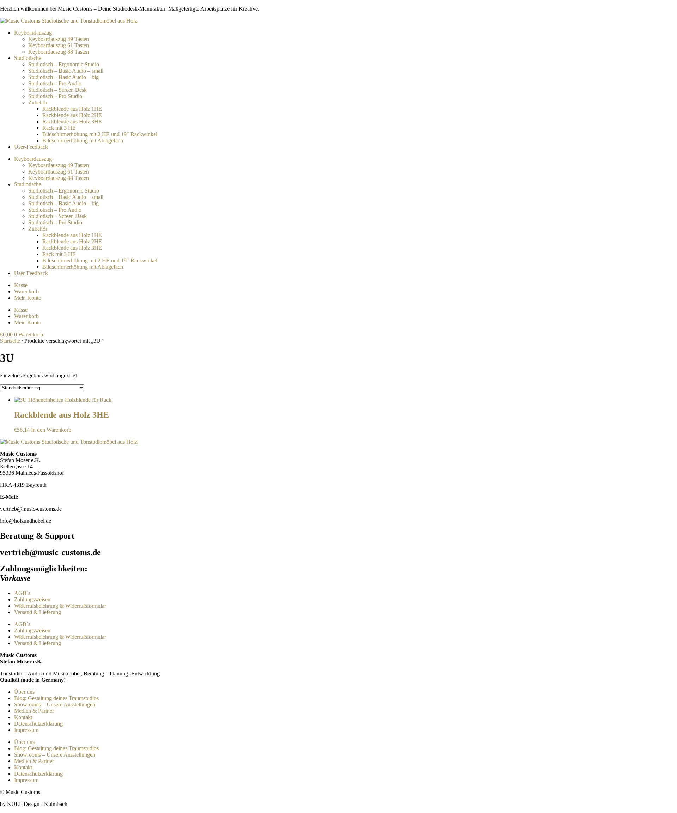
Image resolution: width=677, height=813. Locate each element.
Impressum (26, 730)
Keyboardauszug (33, 33)
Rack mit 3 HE (59, 128)
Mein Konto (27, 298)
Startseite (10, 341)
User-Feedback (31, 147)
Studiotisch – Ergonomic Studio (63, 64)
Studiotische (27, 58)
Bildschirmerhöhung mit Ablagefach (82, 141)
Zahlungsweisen (32, 599)
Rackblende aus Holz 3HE (72, 122)
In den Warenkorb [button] (51, 430)
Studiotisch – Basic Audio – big (63, 77)
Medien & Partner (34, 711)
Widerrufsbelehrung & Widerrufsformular (60, 606)
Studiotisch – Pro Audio (54, 83)
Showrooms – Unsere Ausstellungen (54, 705)
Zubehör (37, 102)
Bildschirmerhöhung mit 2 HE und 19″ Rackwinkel (99, 134)
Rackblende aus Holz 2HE (72, 115)
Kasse (21, 285)
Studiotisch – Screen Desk (57, 90)
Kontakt (23, 717)
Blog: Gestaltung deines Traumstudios (56, 698)
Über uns (24, 692)
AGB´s (22, 593)
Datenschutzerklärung (38, 724)
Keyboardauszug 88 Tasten (58, 52)
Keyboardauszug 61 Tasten (58, 45)
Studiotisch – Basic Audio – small (65, 71)
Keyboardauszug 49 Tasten (58, 39)
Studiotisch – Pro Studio (55, 96)
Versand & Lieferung (37, 612)
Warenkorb (26, 292)
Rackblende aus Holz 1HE (72, 109)
